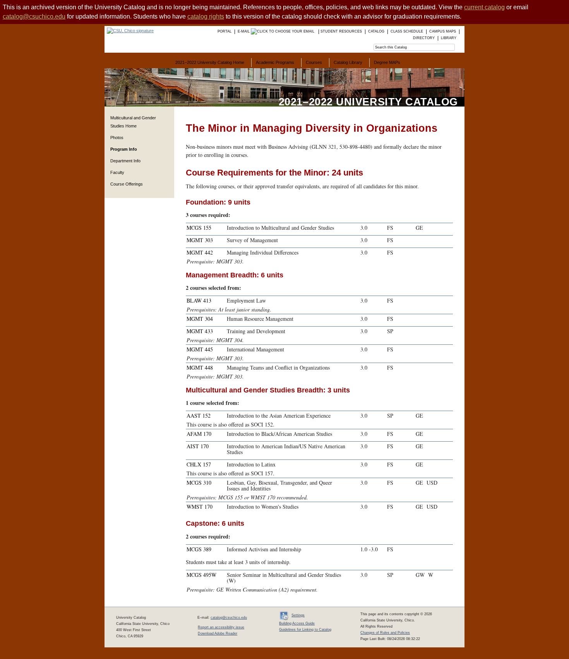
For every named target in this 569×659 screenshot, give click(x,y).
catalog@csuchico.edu (34, 16)
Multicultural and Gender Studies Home (133, 121)
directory (424, 38)
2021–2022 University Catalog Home (209, 62)
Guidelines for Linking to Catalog (305, 629)
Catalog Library (348, 62)
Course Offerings (126, 184)
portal (224, 31)
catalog (376, 31)
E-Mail (244, 31)
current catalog (484, 7)
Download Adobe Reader (217, 633)
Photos (116, 137)
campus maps (442, 31)
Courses (314, 62)
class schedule (407, 31)
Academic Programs (275, 62)
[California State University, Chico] (129, 30)
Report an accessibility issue (221, 627)
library (448, 38)
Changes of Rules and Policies (385, 633)
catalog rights (205, 16)
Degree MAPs (387, 62)
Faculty (117, 172)
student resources (341, 31)
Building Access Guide (297, 623)
